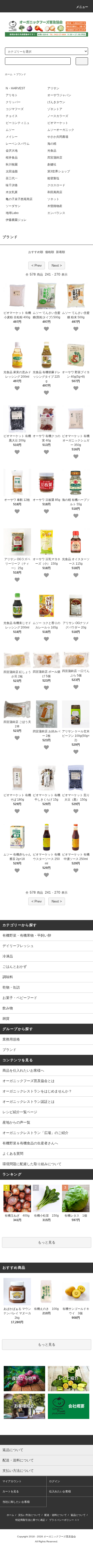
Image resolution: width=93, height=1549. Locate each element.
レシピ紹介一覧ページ (19, 1112)
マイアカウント (12, 1481)
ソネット (53, 199)
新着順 (60, 252)
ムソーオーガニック (60, 130)
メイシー (12, 137)
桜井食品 (12, 157)
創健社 (51, 164)
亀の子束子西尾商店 (19, 199)
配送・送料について (55, 1515)
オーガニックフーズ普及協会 (60, 1536)
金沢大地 (12, 150)
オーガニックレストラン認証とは (28, 1102)
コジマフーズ (15, 109)
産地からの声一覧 (16, 1122)
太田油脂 (12, 171)
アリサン (53, 88)
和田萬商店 (54, 192)
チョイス (12, 116)
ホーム (8, 74)
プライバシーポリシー (61, 1520)
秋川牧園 (12, 164)
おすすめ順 (35, 252)
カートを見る (10, 1491)
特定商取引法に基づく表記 (30, 1520)
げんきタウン (56, 102)
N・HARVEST (15, 88)
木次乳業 (12, 192)
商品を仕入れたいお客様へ (23, 1070)
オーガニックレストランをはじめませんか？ (37, 1091)
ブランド (21, 74)
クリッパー (13, 102)
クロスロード (56, 185)
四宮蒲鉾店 (54, 157)
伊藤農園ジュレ (16, 220)
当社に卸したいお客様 (16, 1501)
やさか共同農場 (57, 137)
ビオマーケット (57, 123)
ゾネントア (54, 109)
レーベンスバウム (18, 143)
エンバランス (56, 213)
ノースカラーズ (57, 116)
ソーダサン (13, 206)
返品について (78, 1515)
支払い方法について (29, 1515)
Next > (57, 265)
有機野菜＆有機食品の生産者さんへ (30, 1143)
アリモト (12, 95)
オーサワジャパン (59, 95)
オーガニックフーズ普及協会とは (28, 1081)
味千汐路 (12, 185)
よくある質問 (12, 1154)
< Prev (36, 265)
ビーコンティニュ (18, 123)
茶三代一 (12, 178)
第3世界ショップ (58, 171)
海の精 (51, 143)
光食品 (51, 150)
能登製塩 (53, 178)
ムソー (10, 130)
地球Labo (12, 213)
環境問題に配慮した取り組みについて (32, 1164)
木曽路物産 (54, 206)
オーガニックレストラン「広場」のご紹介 (35, 1133)
